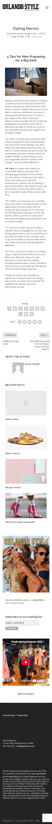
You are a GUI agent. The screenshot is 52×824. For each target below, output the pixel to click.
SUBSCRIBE (37, 600)
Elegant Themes (25, 814)
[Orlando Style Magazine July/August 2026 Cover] (26, 564)
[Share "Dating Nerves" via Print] (31, 314)
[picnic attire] (26, 403)
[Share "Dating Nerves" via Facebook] (9, 308)
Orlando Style (9, 715)
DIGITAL (18, 600)
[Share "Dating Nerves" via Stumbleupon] (20, 314)
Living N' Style (17, 36)
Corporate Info (24, 820)
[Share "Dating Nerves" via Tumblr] (26, 308)
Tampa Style (22, 715)
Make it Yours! (12, 453)
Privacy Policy (12, 776)
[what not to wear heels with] (26, 505)
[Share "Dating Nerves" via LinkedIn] (37, 308)
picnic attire (11, 419)
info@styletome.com (25, 746)
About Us (8, 820)
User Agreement (38, 773)
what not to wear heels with (20, 522)
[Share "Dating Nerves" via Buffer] (42, 308)
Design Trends (13, 487)
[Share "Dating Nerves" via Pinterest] (31, 308)
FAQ (37, 820)
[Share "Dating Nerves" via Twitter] (15, 308)
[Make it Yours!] (26, 437)
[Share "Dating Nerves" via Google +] (20, 308)
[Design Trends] (26, 471)
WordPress (26, 817)
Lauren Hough (23, 33)
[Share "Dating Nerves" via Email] (26, 314)
